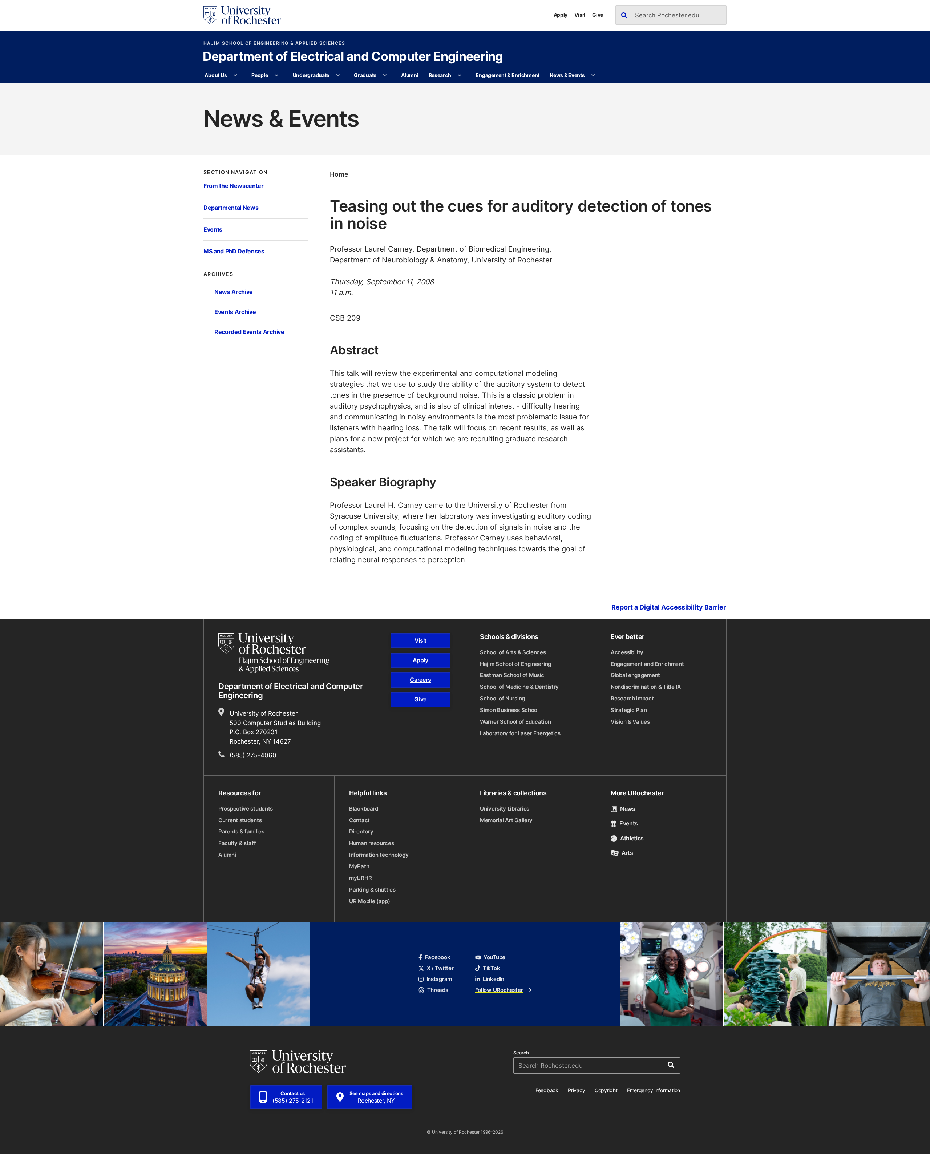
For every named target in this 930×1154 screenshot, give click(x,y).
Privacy (576, 1090)
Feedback (546, 1090)
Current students (240, 820)
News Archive (233, 292)
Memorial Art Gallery (506, 820)
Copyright (606, 1090)
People (259, 75)
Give (597, 14)
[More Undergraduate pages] (338, 75)
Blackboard (363, 808)
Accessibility (627, 652)
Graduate (365, 75)
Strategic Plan (629, 710)
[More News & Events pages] (593, 75)
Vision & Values (630, 721)
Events (212, 229)
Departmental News (230, 207)
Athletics (632, 838)
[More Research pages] (459, 75)
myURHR (360, 878)
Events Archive (235, 311)
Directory (361, 831)
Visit (579, 14)
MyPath (359, 866)
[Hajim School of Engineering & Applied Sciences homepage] (273, 653)
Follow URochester (499, 990)
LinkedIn (493, 979)
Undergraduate (311, 75)
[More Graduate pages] (385, 75)
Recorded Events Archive (249, 331)
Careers (420, 680)
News (627, 809)
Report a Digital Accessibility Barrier (668, 607)
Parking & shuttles (372, 889)
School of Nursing (502, 698)
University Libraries (504, 808)
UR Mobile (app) (369, 901)
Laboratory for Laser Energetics (520, 733)
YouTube (494, 957)
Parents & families (241, 831)
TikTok (491, 968)
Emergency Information (653, 1090)
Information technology (378, 855)
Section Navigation (235, 172)
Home (339, 174)
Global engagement (635, 675)
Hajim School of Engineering (515, 664)
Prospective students (245, 808)
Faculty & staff (237, 843)
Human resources (371, 843)
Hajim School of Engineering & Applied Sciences (274, 43)
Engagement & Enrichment (507, 75)
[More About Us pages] (235, 75)
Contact (359, 820)
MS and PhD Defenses (233, 251)
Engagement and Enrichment (647, 664)
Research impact (632, 698)
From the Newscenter (233, 185)
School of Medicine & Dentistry (519, 687)
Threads (437, 990)
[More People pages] (276, 75)
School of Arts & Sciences (513, 652)
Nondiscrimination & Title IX (646, 687)
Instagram (439, 979)
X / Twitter (440, 968)
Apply (561, 14)
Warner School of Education (515, 721)
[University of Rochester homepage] (242, 15)
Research (440, 75)
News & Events (567, 75)
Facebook (437, 957)
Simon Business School (509, 710)
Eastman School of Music (512, 675)
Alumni (409, 75)
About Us (216, 75)
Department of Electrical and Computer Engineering (353, 57)
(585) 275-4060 (253, 755)
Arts (627, 853)
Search (521, 1052)
